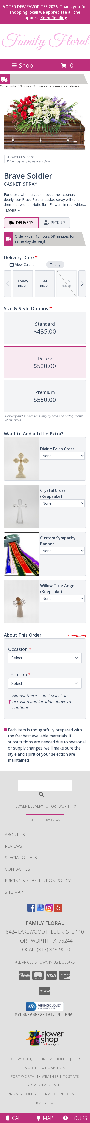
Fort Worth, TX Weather (35, 1076)
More (11, 210)
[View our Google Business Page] (40, 910)
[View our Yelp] (58, 910)
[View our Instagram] (50, 910)
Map (46, 1118)
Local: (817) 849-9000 (45, 949)
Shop (26, 65)
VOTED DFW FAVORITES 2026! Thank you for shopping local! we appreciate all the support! (45, 12)
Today (55, 264)
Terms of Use (45, 1102)
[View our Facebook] (32, 910)
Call (16, 1118)
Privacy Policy (22, 1094)
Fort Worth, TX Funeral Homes (38, 1059)
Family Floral (45, 42)
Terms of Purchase (60, 1094)
